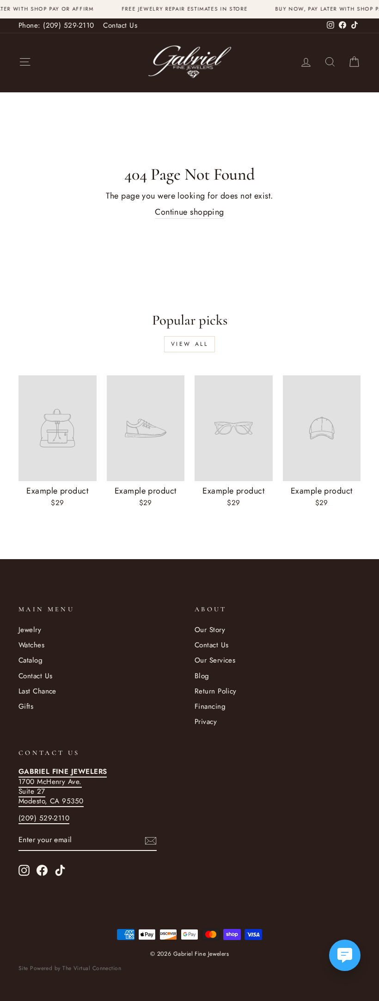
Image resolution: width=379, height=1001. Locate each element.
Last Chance (37, 691)
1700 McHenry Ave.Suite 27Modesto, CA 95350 (62, 786)
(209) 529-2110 (43, 818)
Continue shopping (189, 212)
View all (189, 344)
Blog (202, 676)
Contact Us (120, 25)
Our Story (210, 630)
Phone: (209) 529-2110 (56, 25)
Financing (210, 706)
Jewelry (29, 630)
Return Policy (216, 691)
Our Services (215, 660)
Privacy (206, 722)
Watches (31, 645)
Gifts (25, 706)
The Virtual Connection (91, 968)
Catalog (30, 660)
